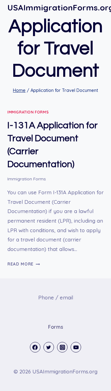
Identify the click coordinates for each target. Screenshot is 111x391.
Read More (23, 263)
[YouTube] (76, 347)
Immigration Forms (28, 112)
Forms (55, 327)
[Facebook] (35, 347)
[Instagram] (62, 347)
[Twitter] (48, 347)
